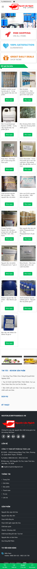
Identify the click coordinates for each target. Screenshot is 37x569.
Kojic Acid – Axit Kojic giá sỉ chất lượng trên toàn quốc (8, 160)
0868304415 (7, 1)
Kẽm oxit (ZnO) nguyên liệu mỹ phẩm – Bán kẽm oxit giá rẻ (27, 195)
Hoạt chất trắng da (8, 519)
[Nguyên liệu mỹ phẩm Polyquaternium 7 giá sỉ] (9, 256)
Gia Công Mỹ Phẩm (8, 541)
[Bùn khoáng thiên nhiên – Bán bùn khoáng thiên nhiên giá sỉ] (27, 112)
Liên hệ (5, 497)
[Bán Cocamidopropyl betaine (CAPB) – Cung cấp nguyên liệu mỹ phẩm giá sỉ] (9, 118)
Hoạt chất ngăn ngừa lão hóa (11, 523)
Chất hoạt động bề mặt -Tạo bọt (12, 534)
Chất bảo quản (6, 526)
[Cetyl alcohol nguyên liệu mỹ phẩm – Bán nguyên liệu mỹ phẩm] (9, 186)
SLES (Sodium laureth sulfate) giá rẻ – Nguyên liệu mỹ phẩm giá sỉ (27, 299)
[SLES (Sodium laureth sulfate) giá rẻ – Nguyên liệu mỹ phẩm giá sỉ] (27, 288)
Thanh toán (6, 490)
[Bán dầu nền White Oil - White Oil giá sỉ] (9, 322)
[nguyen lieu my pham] (18, 20)
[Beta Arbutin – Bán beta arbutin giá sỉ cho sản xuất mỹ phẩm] (27, 253)
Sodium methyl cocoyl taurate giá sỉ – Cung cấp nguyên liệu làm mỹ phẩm (9, 91)
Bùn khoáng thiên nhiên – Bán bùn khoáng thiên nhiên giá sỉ (27, 125)
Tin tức (5, 494)
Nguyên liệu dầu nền (8, 515)
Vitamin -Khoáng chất (9, 530)
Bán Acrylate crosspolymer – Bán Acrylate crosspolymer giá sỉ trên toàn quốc (27, 91)
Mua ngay (9, 100)
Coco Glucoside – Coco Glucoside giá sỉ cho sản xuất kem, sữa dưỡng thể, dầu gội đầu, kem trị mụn (28, 162)
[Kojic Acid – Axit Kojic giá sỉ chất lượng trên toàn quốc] (9, 151)
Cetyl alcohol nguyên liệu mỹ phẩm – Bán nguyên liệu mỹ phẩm (8, 195)
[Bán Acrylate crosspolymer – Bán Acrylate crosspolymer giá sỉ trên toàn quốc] (27, 82)
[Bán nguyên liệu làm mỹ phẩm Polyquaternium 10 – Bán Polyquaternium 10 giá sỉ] (27, 218)
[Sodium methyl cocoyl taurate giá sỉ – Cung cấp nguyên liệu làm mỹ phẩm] (9, 79)
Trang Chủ (6, 479)
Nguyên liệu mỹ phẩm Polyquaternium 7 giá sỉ (9, 264)
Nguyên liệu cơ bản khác (10, 537)
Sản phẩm (6, 487)
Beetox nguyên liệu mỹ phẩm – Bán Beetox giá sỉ (9, 299)
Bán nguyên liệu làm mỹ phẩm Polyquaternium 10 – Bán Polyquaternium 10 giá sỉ (27, 231)
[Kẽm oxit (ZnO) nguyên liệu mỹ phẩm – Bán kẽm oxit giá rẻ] (27, 182)
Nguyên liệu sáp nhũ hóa (10, 512)
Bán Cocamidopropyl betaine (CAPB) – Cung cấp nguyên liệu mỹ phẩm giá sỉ (9, 126)
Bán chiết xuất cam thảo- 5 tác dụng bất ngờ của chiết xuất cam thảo (18, 389)
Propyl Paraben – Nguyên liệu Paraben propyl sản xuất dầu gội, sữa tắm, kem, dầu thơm (9, 231)
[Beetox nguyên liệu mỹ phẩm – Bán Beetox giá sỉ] (9, 290)
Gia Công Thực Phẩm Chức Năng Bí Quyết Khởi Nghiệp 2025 (18, 377)
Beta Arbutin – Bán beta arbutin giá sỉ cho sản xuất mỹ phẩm (27, 264)
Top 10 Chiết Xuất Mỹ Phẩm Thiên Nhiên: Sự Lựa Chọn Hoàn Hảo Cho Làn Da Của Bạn (18, 383)
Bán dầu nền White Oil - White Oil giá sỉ (9, 333)
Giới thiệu (6, 483)
